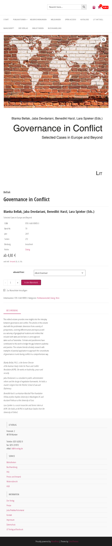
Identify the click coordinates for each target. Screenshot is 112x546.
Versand (12, 261)
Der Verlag (23, 28)
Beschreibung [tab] (12, 310)
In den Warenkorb (31, 282)
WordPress (55, 541)
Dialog (27, 249)
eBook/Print (18, 272)
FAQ (8, 471)
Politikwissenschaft (43, 298)
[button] (103, 39)
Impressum (10, 519)
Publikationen (19, 19)
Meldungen (56, 19)
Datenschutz (11, 524)
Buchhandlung (54, 28)
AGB (8, 486)
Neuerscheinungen (38, 19)
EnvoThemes (73, 541)
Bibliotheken (38, 28)
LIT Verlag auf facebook (15, 529)
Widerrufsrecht (12, 481)
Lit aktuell (98, 19)
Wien (57, 298)
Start (6, 19)
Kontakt (9, 514)
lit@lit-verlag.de (17, 448)
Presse (9, 505)
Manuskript (9, 28)
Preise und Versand (14, 476)
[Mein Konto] (94, 7)
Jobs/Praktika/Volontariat (15, 510)
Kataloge (84, 19)
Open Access (70, 19)
